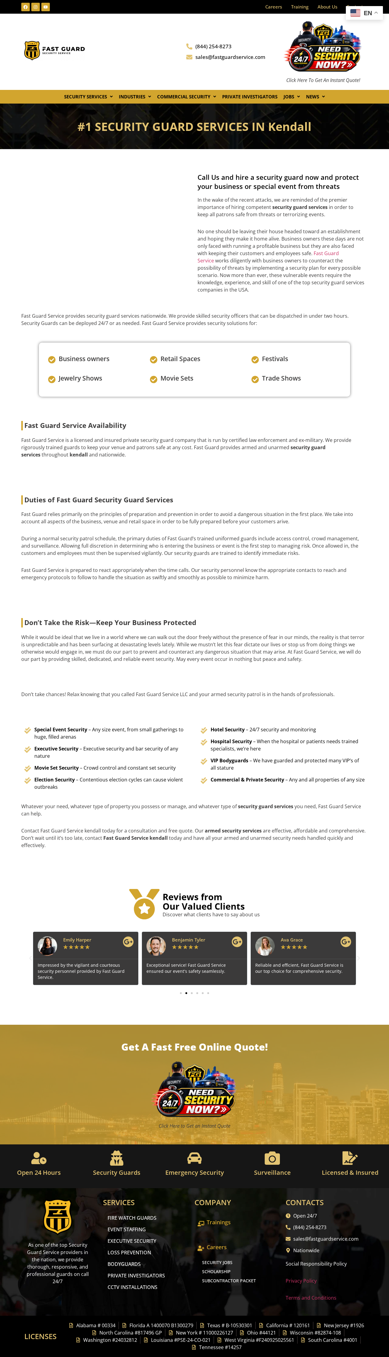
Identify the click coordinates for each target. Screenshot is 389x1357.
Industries (132, 97)
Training (299, 7)
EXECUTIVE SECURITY (132, 1241)
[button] (88, 97)
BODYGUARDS (124, 1264)
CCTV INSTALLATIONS (132, 1287)
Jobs (289, 97)
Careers (273, 7)
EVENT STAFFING (127, 1229)
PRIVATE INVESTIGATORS (136, 1275)
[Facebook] (25, 7)
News (312, 97)
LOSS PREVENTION (129, 1252)
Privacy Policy (301, 1280)
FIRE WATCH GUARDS (132, 1218)
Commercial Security (183, 97)
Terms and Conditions (311, 1297)
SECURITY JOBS (217, 1262)
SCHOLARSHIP (216, 1271)
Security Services (85, 97)
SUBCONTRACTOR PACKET (229, 1281)
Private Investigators (249, 97)
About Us (327, 7)
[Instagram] (35, 7)
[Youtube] (45, 7)
